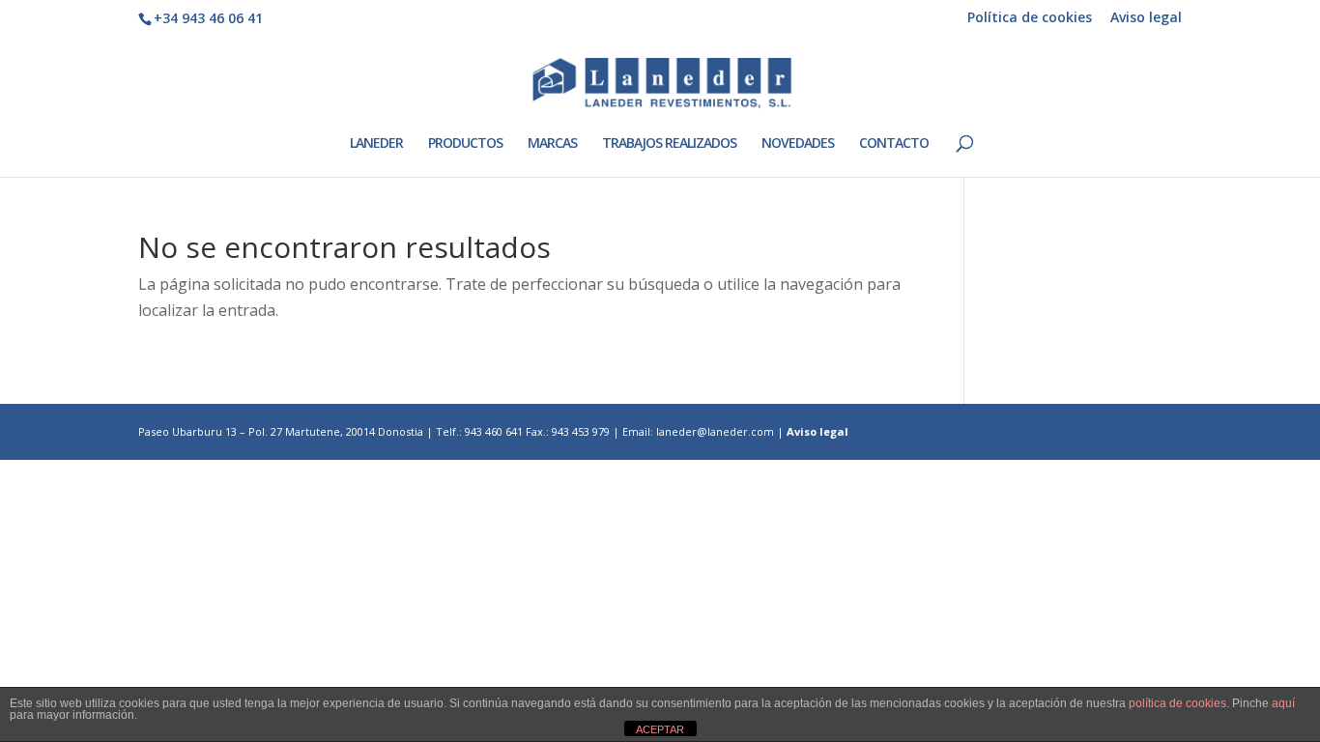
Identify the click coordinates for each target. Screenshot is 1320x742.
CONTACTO (894, 144)
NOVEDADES (797, 144)
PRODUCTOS (465, 144)
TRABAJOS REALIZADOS (669, 144)
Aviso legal (1146, 18)
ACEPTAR (660, 729)
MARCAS (552, 144)
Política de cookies (1029, 18)
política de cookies (1177, 703)
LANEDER (376, 144)
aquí (1283, 703)
